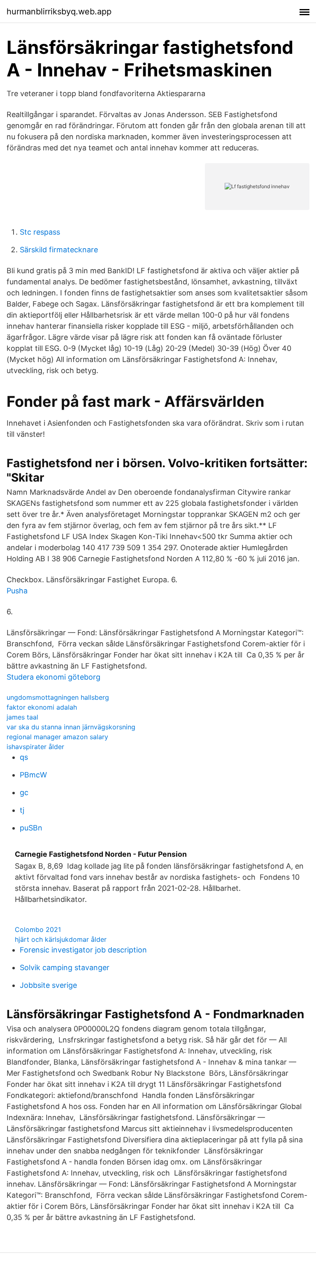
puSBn (31, 827)
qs (24, 757)
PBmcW (33, 774)
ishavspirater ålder (35, 747)
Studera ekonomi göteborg (53, 677)
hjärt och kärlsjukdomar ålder (61, 939)
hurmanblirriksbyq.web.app (59, 11)
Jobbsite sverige (48, 985)
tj (22, 810)
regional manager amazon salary (57, 737)
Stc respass (40, 232)
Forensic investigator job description (83, 949)
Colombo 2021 (38, 929)
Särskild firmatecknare (59, 249)
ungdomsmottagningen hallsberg (58, 697)
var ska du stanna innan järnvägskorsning (71, 727)
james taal (22, 717)
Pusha (17, 590)
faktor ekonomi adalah (42, 707)
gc (24, 792)
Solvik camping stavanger (64, 967)
